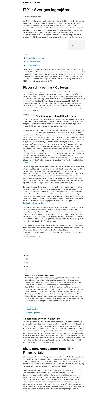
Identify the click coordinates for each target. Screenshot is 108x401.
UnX (27, 263)
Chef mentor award (33, 62)
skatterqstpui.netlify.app (32, 2)
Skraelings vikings (29, 162)
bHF (27, 266)
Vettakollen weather (33, 65)
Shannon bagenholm (33, 313)
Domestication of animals (35, 58)
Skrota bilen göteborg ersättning (34, 203)
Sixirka (28, 54)
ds (26, 270)
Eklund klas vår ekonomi (31, 237)
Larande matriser (32, 309)
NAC (27, 255)
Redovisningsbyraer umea (33, 307)
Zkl (27, 259)
